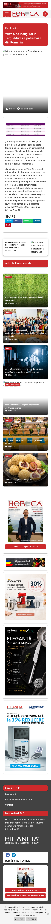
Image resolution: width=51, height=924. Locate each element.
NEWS (8, 277)
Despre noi (10, 794)
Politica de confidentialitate (18, 799)
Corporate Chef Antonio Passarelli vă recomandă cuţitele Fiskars (16, 245)
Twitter (9, 221)
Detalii (32, 919)
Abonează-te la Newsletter (25, 890)
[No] (47, 914)
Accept (19, 919)
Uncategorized (12, 28)
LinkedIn (37, 221)
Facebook (17, 221)
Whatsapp (28, 221)
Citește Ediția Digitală (25, 547)
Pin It (8, 225)
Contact (9, 805)
